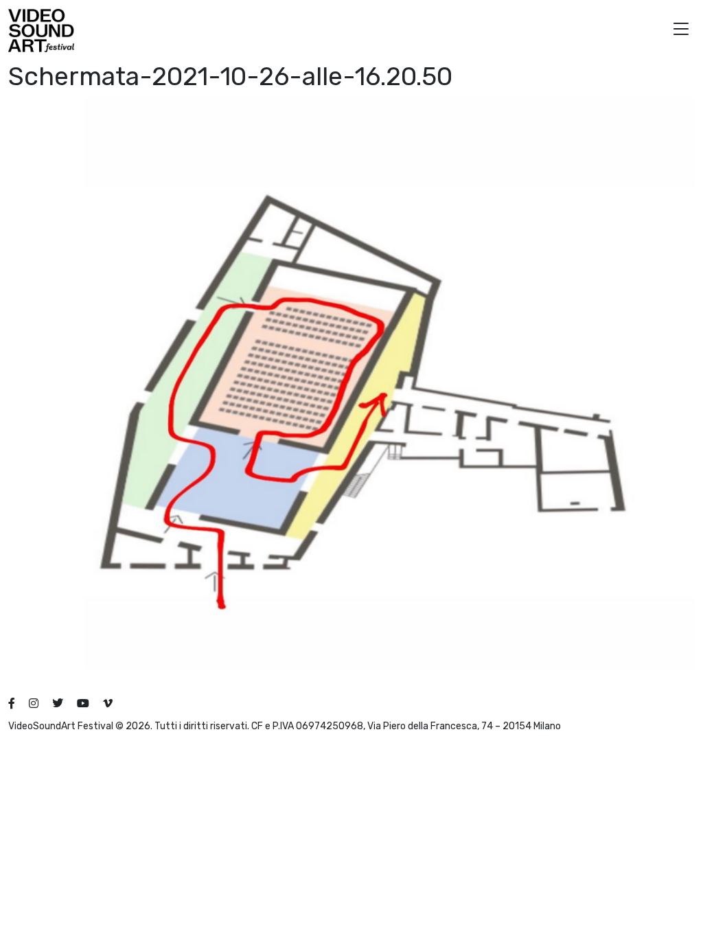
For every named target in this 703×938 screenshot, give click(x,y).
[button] (681, 30)
